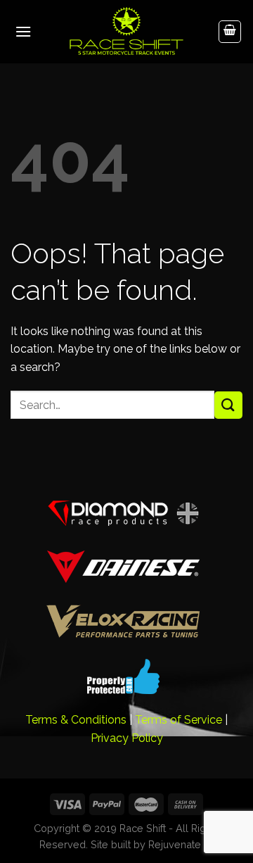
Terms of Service (178, 719)
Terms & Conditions (75, 719)
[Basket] (230, 31)
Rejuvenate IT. (181, 844)
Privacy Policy (127, 738)
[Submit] (228, 405)
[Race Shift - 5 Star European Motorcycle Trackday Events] (126, 31)
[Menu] (23, 31)
